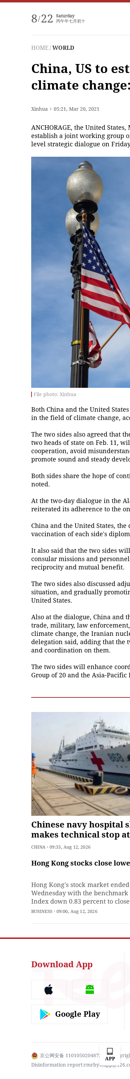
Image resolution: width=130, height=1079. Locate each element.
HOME (40, 48)
